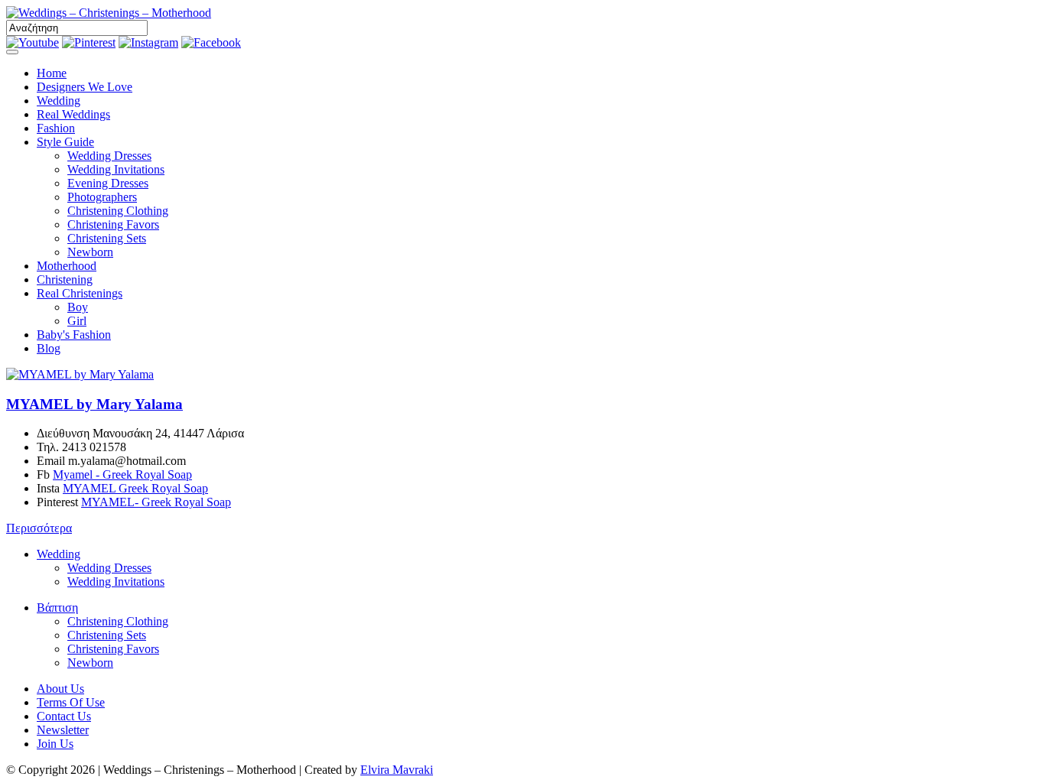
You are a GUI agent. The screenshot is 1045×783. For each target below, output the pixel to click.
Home (52, 73)
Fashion (56, 128)
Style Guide (65, 141)
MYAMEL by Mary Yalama (94, 404)
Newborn (90, 251)
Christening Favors (113, 224)
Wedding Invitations (115, 169)
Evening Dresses (107, 183)
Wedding (58, 100)
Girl (76, 320)
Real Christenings (79, 293)
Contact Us (64, 716)
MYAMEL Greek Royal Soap (135, 488)
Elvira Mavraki (396, 769)
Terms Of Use (71, 702)
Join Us (55, 743)
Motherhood (66, 265)
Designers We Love (84, 86)
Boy (77, 307)
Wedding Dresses (109, 155)
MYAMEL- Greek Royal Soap (156, 501)
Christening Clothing (117, 210)
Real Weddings (73, 114)
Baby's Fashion (74, 334)
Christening (65, 279)
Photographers (102, 196)
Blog (48, 348)
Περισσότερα (39, 527)
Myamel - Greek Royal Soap (122, 474)
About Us (60, 688)
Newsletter (63, 729)
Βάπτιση (57, 607)
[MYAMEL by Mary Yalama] (80, 374)
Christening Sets (106, 238)
